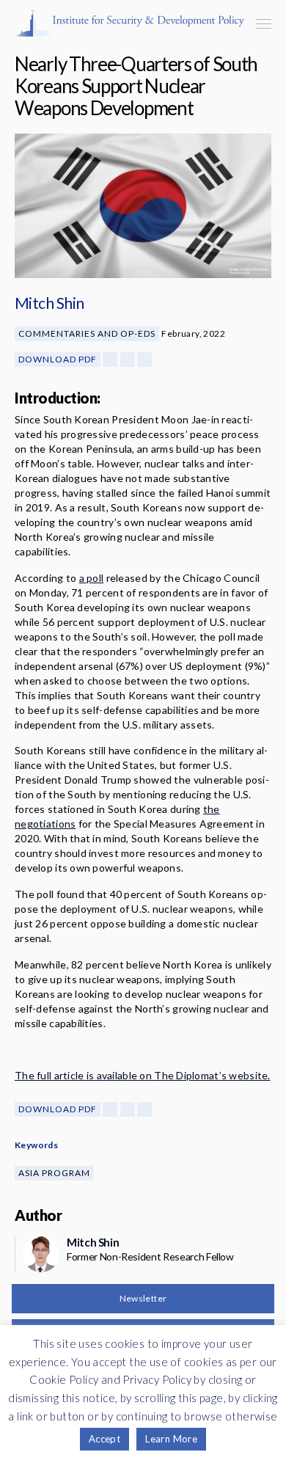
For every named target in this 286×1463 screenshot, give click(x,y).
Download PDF (57, 359)
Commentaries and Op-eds (86, 333)
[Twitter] (127, 359)
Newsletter (143, 1298)
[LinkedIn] (144, 359)
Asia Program (54, 1172)
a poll (91, 578)
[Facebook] (110, 359)
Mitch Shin (49, 302)
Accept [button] (104, 1439)
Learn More (171, 1439)
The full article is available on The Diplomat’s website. (143, 1075)
